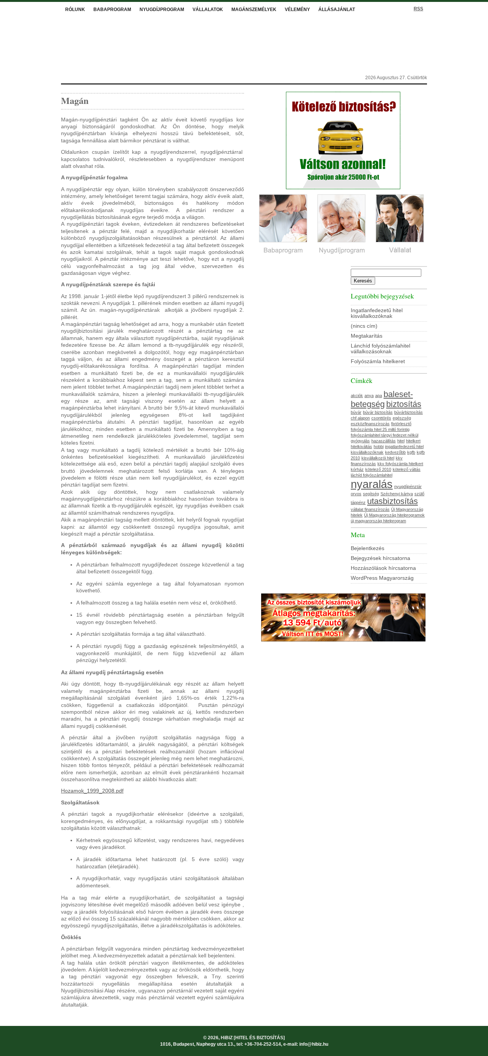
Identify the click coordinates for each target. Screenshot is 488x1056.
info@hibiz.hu (313, 1044)
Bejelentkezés (367, 548)
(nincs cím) (364, 326)
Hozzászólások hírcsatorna (383, 568)
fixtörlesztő (401, 423)
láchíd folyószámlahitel (371, 475)
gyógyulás (360, 441)
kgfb (411, 452)
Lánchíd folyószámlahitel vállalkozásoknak (380, 348)
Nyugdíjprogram (162, 9)
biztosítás (403, 404)
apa (378, 395)
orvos (356, 493)
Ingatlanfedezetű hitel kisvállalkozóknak (377, 313)
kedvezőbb (395, 452)
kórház (357, 469)
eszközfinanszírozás (370, 423)
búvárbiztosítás (408, 412)
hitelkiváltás (361, 446)
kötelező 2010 (378, 469)
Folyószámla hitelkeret (378, 361)
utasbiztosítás (392, 501)
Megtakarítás (366, 336)
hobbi (379, 446)
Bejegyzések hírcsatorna (380, 558)
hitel (401, 441)
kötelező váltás (407, 469)
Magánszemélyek (253, 9)
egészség (402, 418)
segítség (371, 493)
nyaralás (372, 484)
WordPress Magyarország (382, 578)
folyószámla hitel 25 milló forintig (380, 429)
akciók (357, 395)
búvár (356, 412)
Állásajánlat (336, 9)
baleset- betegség (382, 399)
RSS (418, 8)
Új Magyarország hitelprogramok (394, 515)
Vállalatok (208, 9)
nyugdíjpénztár (408, 486)
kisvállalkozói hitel (377, 458)
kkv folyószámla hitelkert (400, 463)
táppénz (358, 502)
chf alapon (360, 418)
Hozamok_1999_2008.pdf (92, 791)
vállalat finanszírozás (370, 509)
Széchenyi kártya (396, 493)
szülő (419, 493)
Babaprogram (112, 9)
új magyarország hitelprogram (378, 520)
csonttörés (381, 418)
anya (369, 395)
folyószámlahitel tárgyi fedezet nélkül (384, 435)
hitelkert (413, 441)
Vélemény (297, 9)
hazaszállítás (383, 441)
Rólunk (75, 9)
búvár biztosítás (378, 412)
